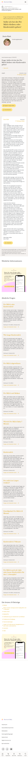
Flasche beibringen (8, 622)
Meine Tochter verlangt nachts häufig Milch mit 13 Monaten (14, 608)
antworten (9, 243)
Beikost (5, 605)
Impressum (4, 724)
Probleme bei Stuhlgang (9, 619)
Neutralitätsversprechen (7, 727)
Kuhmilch (5, 628)
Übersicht (5, 68)
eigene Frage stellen (10, 105)
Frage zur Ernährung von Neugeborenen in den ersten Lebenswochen (13, 625)
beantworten (8, 109)
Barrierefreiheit (5, 743)
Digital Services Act (6, 740)
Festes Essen (6, 611)
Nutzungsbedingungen (7, 734)
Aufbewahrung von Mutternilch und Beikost (14, 616)
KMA (4, 630)
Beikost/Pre (6, 614)
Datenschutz (5, 737)
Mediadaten (5, 731)
